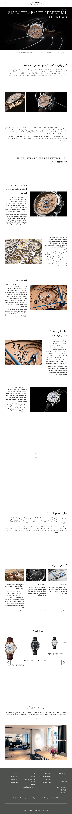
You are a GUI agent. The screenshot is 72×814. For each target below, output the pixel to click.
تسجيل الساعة (15, 776)
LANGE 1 (64, 778)
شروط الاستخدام (44, 797)
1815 (65, 784)
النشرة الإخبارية (47, 782)
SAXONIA (64, 781)
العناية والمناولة (15, 779)
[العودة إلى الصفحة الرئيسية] (36, 3)
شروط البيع (34, 797)
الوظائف (32, 784)
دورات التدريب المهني (29, 787)
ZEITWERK (64, 790)
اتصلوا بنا (48, 779)
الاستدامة (32, 776)
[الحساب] (9, 3)
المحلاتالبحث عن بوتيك (45, 776)
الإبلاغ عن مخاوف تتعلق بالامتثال (19, 797)
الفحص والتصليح (14, 782)
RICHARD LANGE (62, 787)
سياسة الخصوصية (57, 797)
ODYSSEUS (63, 793)
